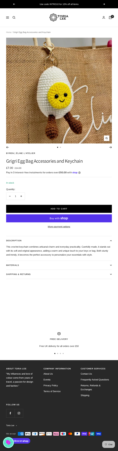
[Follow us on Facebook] (10, 413)
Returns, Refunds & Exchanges (90, 387)
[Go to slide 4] (63, 353)
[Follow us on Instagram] (19, 413)
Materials (12, 265)
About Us (48, 373)
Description (14, 240)
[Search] (14, 17)
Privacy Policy (50, 385)
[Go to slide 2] (60, 147)
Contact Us (86, 373)
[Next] (110, 147)
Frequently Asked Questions (95, 379)
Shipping (85, 395)
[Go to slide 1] (57, 147)
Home (8, 32)
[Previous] (7, 147)
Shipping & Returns (18, 274)
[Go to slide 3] (60, 353)
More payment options (59, 226)
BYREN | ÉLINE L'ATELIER (20, 153)
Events (47, 379)
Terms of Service (52, 391)
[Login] (103, 17)
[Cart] (110, 17)
